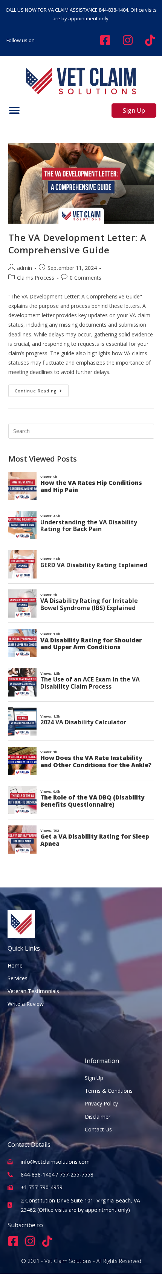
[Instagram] (30, 1241)
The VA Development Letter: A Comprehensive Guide (77, 243)
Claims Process (35, 277)
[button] (14, 110)
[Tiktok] (47, 1241)
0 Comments (85, 277)
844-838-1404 (113, 9)
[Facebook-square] (13, 1241)
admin (24, 267)
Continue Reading (42, 389)
